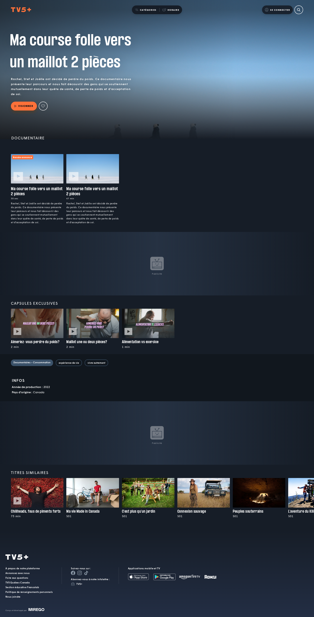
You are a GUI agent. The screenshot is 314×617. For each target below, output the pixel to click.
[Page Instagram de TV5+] (79, 573)
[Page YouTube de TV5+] (86, 573)
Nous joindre (13, 596)
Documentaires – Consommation (32, 362)
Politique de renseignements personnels (29, 592)
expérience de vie (69, 362)
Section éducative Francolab (22, 587)
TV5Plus (21, 9)
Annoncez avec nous (17, 573)
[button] (145, 9)
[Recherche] (298, 9)
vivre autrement (96, 362)
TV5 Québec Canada (17, 582)
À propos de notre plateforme (22, 568)
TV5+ (79, 583)
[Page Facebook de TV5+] (73, 573)
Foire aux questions (16, 577)
